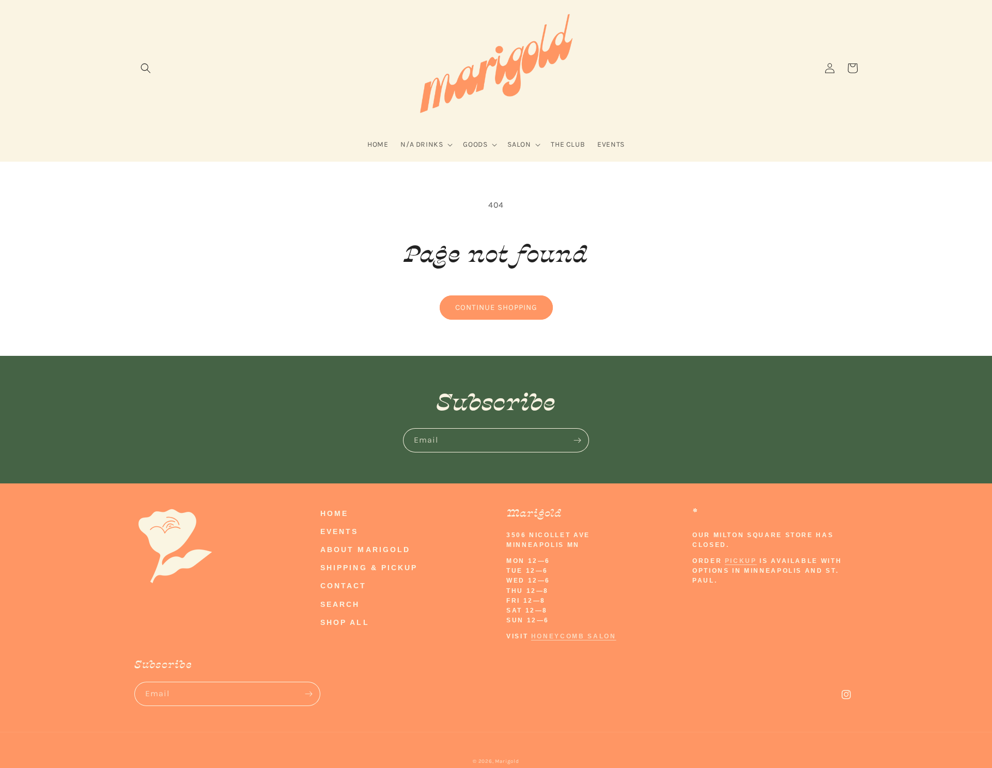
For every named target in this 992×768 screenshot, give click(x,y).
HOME (334, 513)
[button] (145, 68)
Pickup (741, 561)
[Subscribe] (577, 440)
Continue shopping (496, 307)
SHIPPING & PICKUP (368, 567)
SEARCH (340, 604)
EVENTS (339, 531)
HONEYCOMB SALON (573, 636)
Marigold (507, 761)
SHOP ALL (344, 622)
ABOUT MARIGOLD (365, 549)
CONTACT (343, 586)
